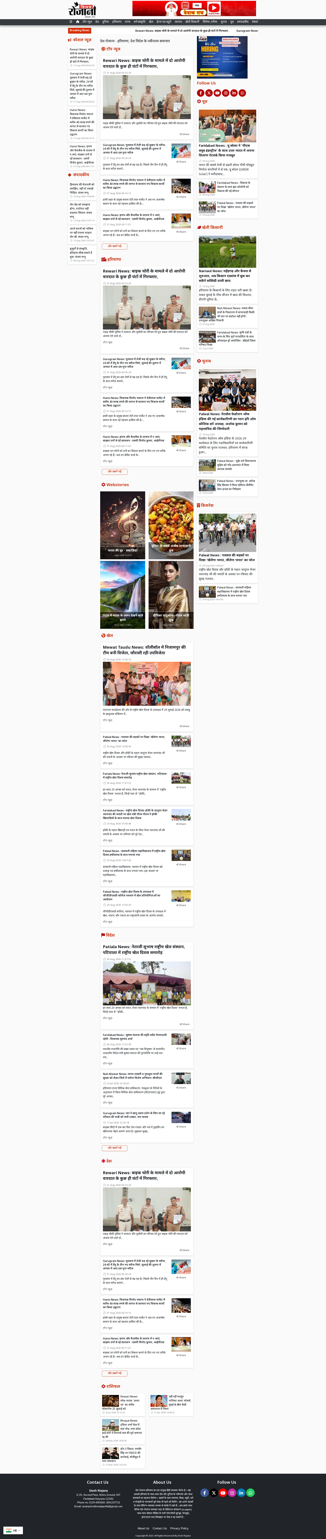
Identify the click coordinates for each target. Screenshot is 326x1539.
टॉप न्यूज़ (87, 22)
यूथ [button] (232, 22)
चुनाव (224, 22)
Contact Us (160, 1528)
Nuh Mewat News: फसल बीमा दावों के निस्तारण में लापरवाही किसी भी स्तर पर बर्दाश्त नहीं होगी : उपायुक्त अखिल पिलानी (226, 315)
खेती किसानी (192, 22)
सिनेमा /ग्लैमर (210, 22)
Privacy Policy (179, 1528)
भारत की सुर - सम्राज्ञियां (123, 551)
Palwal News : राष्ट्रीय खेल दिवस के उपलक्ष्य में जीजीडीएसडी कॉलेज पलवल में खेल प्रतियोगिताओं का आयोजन (131, 896)
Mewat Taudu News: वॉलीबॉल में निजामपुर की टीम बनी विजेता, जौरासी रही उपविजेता (144, 650)
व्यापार (178, 22)
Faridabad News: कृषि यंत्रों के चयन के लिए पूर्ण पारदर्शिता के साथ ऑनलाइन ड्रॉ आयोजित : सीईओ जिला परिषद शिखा (227, 339)
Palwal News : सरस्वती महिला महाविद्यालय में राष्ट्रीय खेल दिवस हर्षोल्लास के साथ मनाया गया (134, 853)
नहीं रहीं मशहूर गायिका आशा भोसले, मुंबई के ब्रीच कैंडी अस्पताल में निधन (170, 1403)
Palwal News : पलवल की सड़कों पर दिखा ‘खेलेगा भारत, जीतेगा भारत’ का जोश (236, 207)
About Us (143, 1528)
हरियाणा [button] (117, 22)
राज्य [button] (127, 22)
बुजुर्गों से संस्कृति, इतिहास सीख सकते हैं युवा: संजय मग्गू (81, 253)
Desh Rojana (184, 1535)
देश (97, 22)
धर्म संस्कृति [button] (140, 22)
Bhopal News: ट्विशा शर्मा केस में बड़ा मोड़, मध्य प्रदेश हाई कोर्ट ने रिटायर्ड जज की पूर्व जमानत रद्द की (122, 1429)
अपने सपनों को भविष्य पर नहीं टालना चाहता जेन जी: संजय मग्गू (81, 233)
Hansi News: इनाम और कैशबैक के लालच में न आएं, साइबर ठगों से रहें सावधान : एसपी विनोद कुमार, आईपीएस (82, 155)
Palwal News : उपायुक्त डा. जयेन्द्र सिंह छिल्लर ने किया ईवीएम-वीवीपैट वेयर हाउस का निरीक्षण (236, 485)
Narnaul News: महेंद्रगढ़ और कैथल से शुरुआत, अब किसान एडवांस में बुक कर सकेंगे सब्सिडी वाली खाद (225, 276)
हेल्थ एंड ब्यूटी (164, 22)
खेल (151, 22)
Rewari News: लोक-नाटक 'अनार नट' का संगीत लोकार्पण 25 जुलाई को (120, 1403)
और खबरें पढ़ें (114, 246)
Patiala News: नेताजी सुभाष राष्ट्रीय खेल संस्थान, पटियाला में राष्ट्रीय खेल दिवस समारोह (144, 950)
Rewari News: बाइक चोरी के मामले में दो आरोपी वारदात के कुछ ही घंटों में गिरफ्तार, (117, 31)
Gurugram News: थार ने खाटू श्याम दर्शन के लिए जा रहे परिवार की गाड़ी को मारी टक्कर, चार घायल (134, 1115)
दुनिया (105, 22)
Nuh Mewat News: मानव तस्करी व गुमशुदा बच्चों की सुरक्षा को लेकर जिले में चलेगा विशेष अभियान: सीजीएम (132, 1076)
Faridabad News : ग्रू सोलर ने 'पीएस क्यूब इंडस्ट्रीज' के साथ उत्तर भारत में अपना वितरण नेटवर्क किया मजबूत (226, 151)
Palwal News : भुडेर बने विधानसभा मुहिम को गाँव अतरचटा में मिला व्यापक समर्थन (236, 465)
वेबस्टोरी (256, 22)
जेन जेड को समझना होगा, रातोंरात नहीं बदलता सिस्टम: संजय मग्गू (81, 211)
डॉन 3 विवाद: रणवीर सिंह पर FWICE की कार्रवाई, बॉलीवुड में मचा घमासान (121, 1455)
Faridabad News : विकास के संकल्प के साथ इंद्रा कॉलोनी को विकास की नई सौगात (233, 187)
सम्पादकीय (243, 22)
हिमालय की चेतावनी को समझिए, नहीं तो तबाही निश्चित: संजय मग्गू (82, 189)
